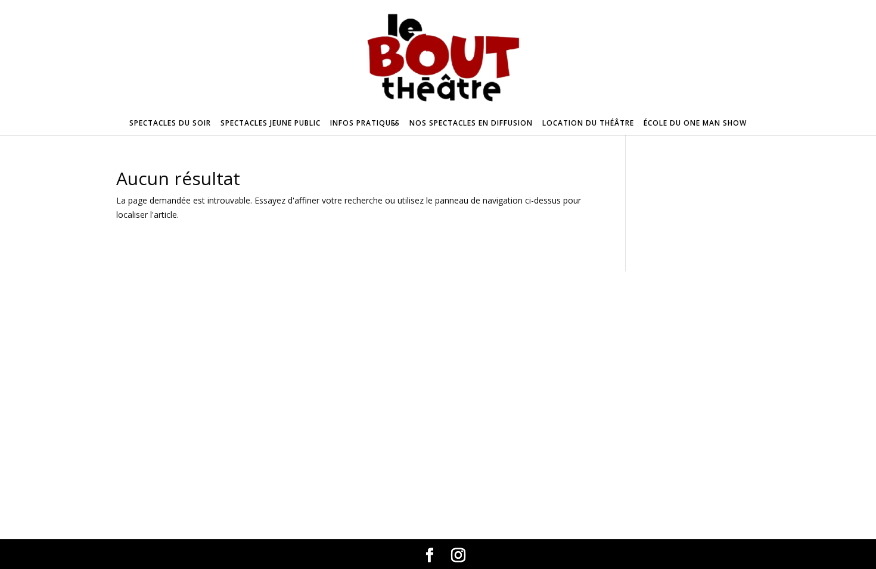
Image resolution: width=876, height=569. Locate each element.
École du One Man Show (695, 123)
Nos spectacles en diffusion (471, 123)
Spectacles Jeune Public (270, 123)
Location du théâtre (588, 123)
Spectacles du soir (170, 123)
